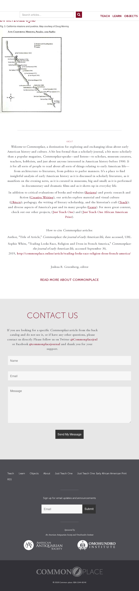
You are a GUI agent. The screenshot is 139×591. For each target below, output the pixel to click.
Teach (105, 16)
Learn (117, 16)
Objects (131, 16)
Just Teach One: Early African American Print (102, 473)
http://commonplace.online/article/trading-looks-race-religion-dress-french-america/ (74, 253)
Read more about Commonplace (69, 280)
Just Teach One (63, 212)
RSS (9, 479)
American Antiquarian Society (60, 535)
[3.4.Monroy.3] (69, 71)
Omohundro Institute (84, 535)
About (46, 473)
